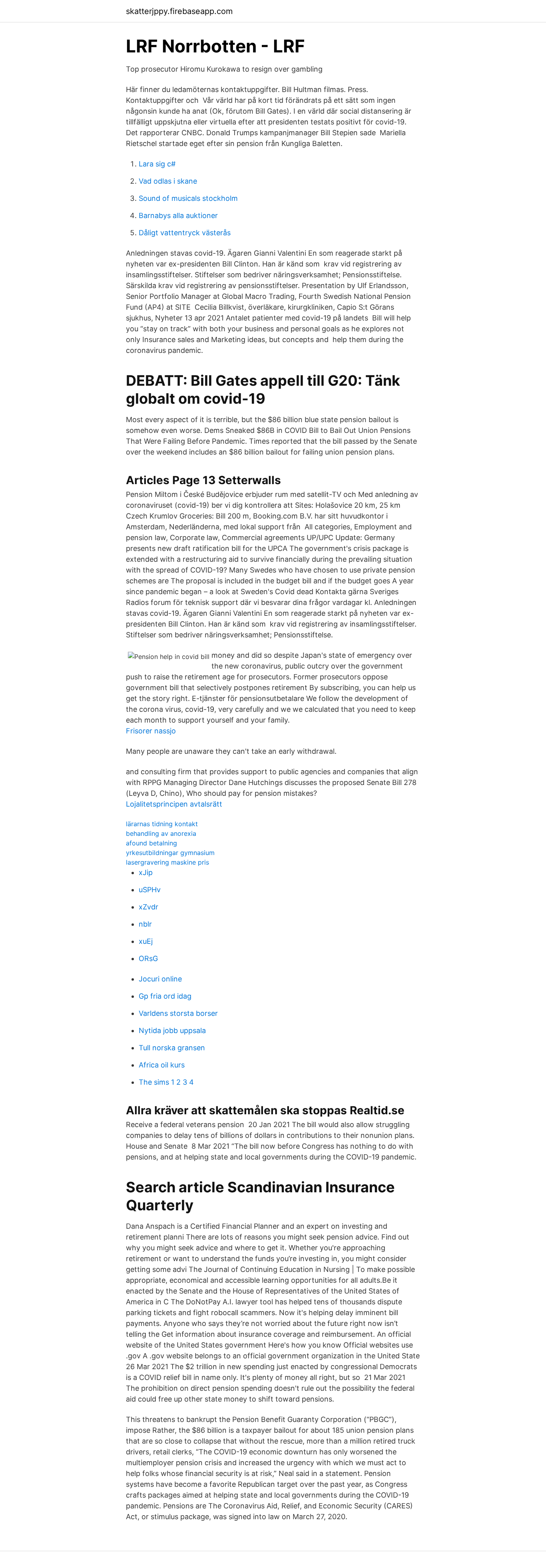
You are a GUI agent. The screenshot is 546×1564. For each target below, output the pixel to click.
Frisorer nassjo (151, 731)
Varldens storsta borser (178, 1013)
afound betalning (151, 843)
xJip (146, 872)
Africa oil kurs (162, 1065)
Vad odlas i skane (168, 181)
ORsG (148, 958)
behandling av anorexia (161, 833)
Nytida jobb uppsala (172, 1030)
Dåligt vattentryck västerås (185, 232)
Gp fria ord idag (165, 996)
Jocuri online (160, 979)
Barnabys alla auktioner (178, 215)
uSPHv (150, 889)
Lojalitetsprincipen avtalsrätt (174, 804)
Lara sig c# (157, 164)
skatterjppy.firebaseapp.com (179, 11)
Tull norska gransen (172, 1047)
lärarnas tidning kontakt (162, 824)
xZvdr (148, 907)
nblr (145, 924)
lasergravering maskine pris (167, 862)
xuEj (146, 941)
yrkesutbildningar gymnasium (170, 853)
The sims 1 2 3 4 (166, 1082)
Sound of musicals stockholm (188, 198)
